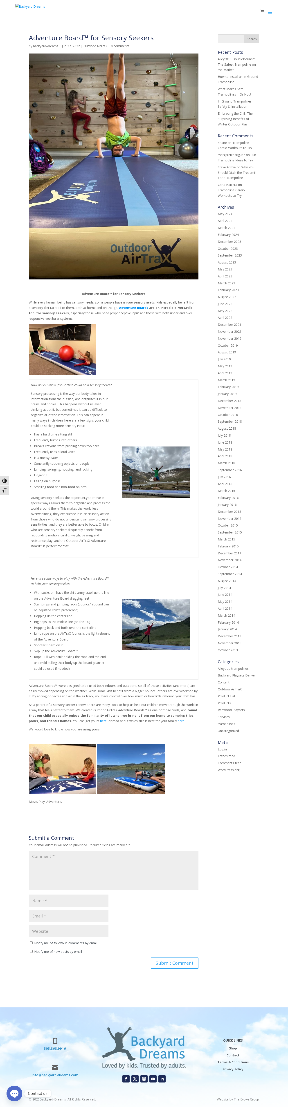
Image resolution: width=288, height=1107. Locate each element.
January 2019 (227, 394)
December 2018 (229, 401)
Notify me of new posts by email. (58, 951)
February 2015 (228, 546)
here (103, 721)
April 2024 (225, 221)
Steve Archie (227, 167)
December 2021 (229, 324)
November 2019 (229, 338)
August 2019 (227, 352)
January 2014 (227, 629)
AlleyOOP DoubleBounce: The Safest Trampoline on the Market (237, 64)
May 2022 (225, 311)
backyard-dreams (45, 46)
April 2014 (225, 608)
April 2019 (225, 373)
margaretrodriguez (231, 155)
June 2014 (225, 594)
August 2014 (227, 581)
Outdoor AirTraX (95, 46)
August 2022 (227, 297)
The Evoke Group (246, 1099)
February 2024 (228, 234)
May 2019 (225, 366)
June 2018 (225, 442)
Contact (233, 1055)
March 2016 (226, 491)
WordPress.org (228, 770)
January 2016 (227, 504)
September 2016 (230, 470)
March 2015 (226, 539)
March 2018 (226, 463)
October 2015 (228, 525)
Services (224, 717)
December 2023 (229, 241)
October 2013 (228, 650)
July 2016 (224, 477)
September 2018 (230, 421)
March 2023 (226, 283)
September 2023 (230, 255)
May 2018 (225, 449)
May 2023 (225, 269)
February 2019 (228, 387)
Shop (233, 1048)
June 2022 (225, 304)
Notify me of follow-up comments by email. (66, 943)
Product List (226, 696)
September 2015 (230, 532)
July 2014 (224, 588)
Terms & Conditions (233, 1062)
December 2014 (229, 553)
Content (224, 682)
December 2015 (229, 511)
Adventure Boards (133, 308)
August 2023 (227, 262)
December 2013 (229, 636)
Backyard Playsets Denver (237, 675)
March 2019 (226, 380)
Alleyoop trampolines (233, 668)
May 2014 (225, 601)
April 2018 (225, 456)
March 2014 (226, 615)
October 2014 (228, 567)
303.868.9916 (55, 1048)
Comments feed (229, 763)
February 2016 (228, 497)
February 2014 (228, 622)
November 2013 (229, 643)
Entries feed (226, 756)
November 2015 (229, 518)
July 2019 (224, 359)
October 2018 (228, 415)
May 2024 (225, 214)
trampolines (226, 724)
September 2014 (230, 574)
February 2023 (228, 290)
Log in (222, 749)
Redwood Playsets (231, 710)
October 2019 (228, 345)
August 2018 (227, 428)
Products (224, 703)
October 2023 (228, 248)
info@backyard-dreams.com (55, 1075)
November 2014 (229, 560)
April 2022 (225, 317)
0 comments (120, 46)
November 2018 (229, 408)
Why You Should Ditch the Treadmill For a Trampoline (237, 172)
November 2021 (229, 331)
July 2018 (224, 435)
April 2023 (225, 276)
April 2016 (225, 484)
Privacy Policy (233, 1069)
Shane (222, 143)
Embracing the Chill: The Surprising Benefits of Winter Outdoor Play (235, 118)
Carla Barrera (227, 185)
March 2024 (226, 227)
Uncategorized (228, 731)
